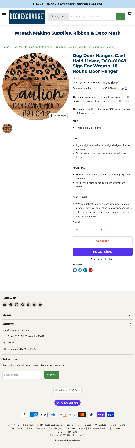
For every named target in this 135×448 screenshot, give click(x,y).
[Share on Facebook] (75, 270)
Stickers (116, 428)
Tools (29, 428)
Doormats (40, 428)
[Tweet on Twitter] (80, 270)
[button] (103, 82)
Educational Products (98, 428)
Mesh (78, 424)
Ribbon (69, 424)
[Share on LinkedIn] (85, 270)
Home (5, 47)
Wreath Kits (100, 424)
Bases (88, 424)
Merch (82, 428)
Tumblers (70, 428)
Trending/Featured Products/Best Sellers (42, 424)
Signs (122, 424)
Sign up (51, 374)
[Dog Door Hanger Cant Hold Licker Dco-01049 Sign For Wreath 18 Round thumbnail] (7, 128)
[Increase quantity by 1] (101, 229)
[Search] (120, 16)
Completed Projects (67, 431)
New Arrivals (13, 424)
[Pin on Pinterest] (91, 270)
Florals (112, 424)
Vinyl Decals (17, 428)
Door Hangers (55, 428)
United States (66, 390)
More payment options (102, 259)
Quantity (77, 222)
